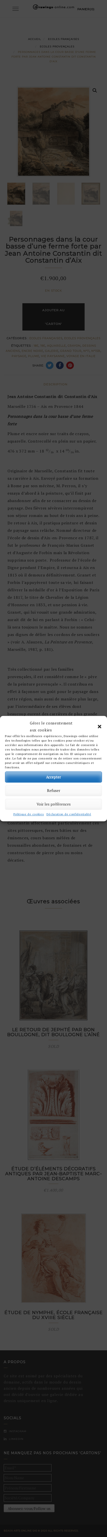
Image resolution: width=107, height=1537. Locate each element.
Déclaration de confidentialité (69, 814)
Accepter (53, 777)
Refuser (53, 790)
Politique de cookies (28, 814)
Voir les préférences (54, 804)
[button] (99, 726)
